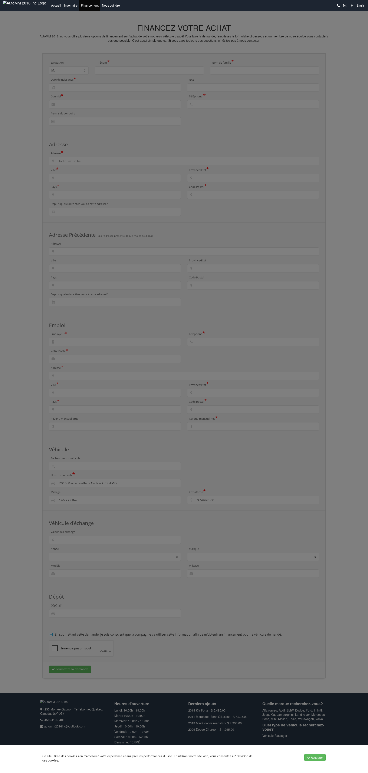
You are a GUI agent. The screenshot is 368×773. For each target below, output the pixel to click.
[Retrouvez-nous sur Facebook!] (352, 5)
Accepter (316, 757)
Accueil (56, 5)
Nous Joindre (111, 5)
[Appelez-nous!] (338, 5)
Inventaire (71, 5)
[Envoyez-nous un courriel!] (345, 5)
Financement (90, 5)
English (361, 5)
